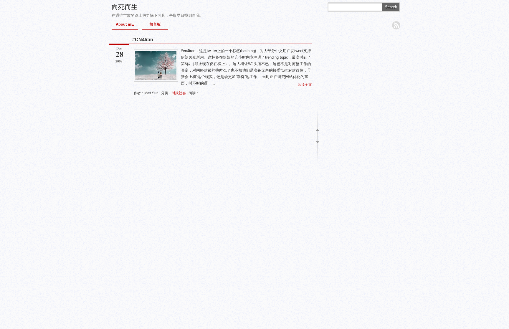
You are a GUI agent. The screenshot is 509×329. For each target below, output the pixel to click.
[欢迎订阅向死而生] (396, 25)
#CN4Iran (142, 39)
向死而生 (125, 7)
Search (391, 7)
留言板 (155, 24)
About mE (125, 24)
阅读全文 (305, 84)
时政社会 (179, 93)
